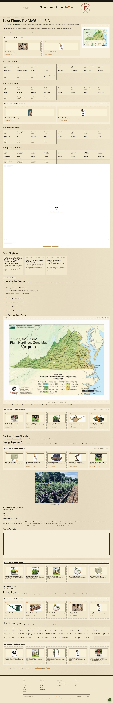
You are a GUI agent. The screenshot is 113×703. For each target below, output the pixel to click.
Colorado (48, 628)
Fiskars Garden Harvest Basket (97, 423)
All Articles (59, 680)
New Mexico (48, 633)
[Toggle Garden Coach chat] (109, 699)
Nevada (56, 633)
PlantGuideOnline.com (8, 17)
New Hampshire (31, 634)
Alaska (7, 628)
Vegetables (35, 14)
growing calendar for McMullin (14, 439)
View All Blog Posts (9, 277)
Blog (73, 14)
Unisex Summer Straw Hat (53, 462)
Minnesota (81, 630)
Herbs (46, 14)
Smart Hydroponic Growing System (13, 576)
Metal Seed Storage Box (10, 462)
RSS (76, 683)
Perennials (58, 14)
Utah (40, 637)
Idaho (106, 628)
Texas (31, 637)
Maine (64, 630)
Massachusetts (48, 630)
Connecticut (56, 628)
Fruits (41, 14)
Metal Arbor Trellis (51, 658)
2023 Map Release (61, 685)
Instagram (42, 668)
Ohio (73, 633)
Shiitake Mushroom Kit (31, 612)
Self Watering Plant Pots (74, 576)
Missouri (89, 630)
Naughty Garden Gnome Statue (12, 423)
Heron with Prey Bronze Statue (76, 462)
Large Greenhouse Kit (52, 576)
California (40, 628)
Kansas (23, 630)
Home (30, 14)
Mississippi (97, 630)
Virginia (17, 17)
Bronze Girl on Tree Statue (64, 117)
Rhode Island (106, 634)
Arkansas (23, 628)
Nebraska (23, 633)
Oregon (89, 633)
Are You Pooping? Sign (10, 117)
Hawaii (89, 628)
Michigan (73, 630)
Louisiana (40, 630)
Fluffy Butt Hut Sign (9, 51)
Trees (63, 14)
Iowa (97, 628)
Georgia (81, 628)
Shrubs (68, 14)
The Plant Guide (56, 7)
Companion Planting (61, 682)
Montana (106, 630)
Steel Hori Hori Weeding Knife (51, 51)
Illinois (7, 630)
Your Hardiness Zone (61, 683)
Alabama (15, 628)
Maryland (56, 630)
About (77, 14)
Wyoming (89, 637)
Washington (64, 637)
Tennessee (23, 637)
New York (64, 633)
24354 (9, 512)
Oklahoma (81, 633)
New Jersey (40, 633)
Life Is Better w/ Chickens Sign (12, 658)
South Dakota (15, 638)
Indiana (15, 630)
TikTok (48, 668)
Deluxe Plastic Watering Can (11, 612)
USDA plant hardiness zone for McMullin (64, 523)
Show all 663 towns (9, 588)
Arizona (31, 628)
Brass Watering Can (73, 423)
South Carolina (7, 638)
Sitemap (76, 685)
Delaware (64, 628)
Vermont (56, 637)
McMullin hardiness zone (21, 405)
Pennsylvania (97, 633)
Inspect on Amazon (9, 54)
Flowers (51, 14)
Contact (82, 14)
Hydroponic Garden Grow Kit (54, 423)
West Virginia (81, 638)
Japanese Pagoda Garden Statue (33, 423)
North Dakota (15, 634)
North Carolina (7, 634)
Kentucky (31, 630)
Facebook (37, 668)
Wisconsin (73, 637)
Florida (73, 628)
